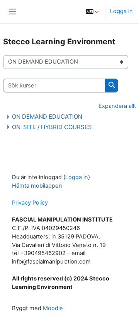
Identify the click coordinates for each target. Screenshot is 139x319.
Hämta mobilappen (37, 185)
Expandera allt (117, 105)
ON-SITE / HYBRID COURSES (52, 127)
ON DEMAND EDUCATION (47, 116)
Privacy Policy (30, 202)
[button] (92, 11)
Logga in (121, 11)
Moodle (53, 308)
